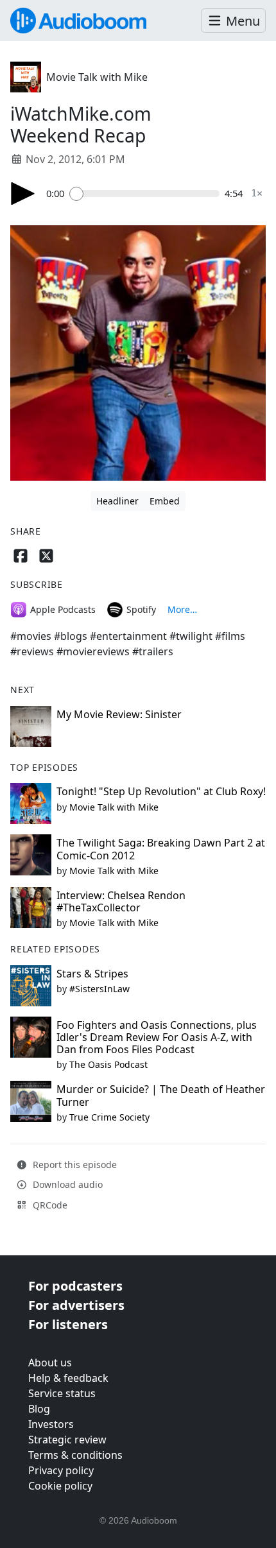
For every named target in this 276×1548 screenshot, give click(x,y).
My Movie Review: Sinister (119, 714)
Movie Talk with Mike (97, 77)
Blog (39, 1409)
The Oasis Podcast (108, 1064)
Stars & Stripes (92, 974)
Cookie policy (60, 1486)
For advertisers (76, 1305)
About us (50, 1362)
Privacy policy (61, 1470)
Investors (51, 1424)
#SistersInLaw (99, 989)
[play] (23, 193)
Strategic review (67, 1439)
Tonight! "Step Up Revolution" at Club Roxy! (161, 791)
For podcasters (75, 1285)
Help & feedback (68, 1378)
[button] (233, 20)
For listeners (68, 1324)
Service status (62, 1393)
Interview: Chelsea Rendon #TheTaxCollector (120, 901)
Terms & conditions (75, 1455)
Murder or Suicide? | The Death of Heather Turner (160, 1095)
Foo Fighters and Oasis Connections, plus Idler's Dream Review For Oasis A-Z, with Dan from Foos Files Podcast (156, 1037)
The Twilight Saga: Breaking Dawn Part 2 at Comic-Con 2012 (160, 849)
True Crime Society (109, 1117)
